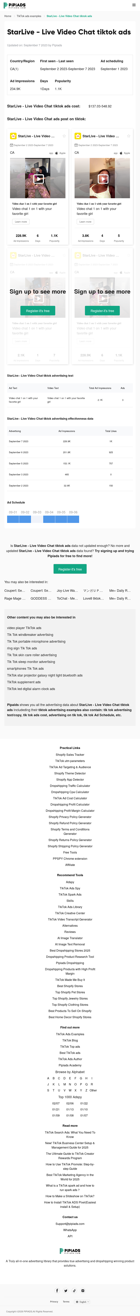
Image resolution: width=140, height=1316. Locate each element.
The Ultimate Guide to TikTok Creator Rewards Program (70, 1155)
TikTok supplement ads (24, 681)
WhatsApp (70, 1230)
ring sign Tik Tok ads (22, 648)
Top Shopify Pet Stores (70, 992)
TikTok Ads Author (70, 1059)
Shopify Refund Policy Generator (70, 823)
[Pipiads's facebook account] (57, 1290)
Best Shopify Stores (70, 986)
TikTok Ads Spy (70, 888)
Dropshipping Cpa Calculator (70, 792)
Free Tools (70, 852)
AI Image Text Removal (70, 944)
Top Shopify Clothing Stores (70, 1004)
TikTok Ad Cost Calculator (70, 798)
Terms (66, 1301)
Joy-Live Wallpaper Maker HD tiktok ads (70, 590)
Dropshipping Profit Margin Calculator (70, 810)
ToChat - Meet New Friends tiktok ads (70, 598)
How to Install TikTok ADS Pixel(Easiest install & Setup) (70, 1204)
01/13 (70, 1109)
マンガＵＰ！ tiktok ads (96, 590)
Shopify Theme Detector (70, 773)
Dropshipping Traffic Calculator (70, 786)
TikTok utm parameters (70, 761)
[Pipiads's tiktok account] (74, 1290)
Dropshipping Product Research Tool (70, 957)
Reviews (70, 932)
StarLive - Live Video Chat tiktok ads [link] (69, 16)
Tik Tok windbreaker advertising (30, 634)
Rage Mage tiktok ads (17, 598)
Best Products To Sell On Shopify (70, 1011)
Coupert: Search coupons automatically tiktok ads (17, 590)
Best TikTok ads (70, 1053)
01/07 (84, 1115)
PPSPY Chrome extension (70, 858)
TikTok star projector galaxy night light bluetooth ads (45, 675)
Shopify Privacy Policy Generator (70, 817)
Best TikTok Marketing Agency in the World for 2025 (70, 1177)
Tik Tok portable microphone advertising (36, 641)
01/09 (56, 1115)
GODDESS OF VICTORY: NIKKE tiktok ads (44, 598)
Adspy (70, 882)
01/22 (84, 1103)
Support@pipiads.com (70, 1224)
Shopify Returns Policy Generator (70, 840)
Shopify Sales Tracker (70, 754)
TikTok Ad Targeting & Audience (70, 767)
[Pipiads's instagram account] (83, 1290)
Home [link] (8, 16)
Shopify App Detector (70, 779)
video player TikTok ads (24, 627)
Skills (70, 901)
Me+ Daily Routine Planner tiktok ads (122, 590)
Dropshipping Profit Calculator (70, 804)
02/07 (56, 1103)
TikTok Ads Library (70, 907)
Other (92, 1090)
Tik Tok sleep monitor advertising (31, 661)
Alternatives (70, 925)
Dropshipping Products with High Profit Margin (70, 971)
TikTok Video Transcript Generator (70, 919)
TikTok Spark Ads (70, 894)
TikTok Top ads (70, 1046)
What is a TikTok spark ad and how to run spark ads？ (70, 1187)
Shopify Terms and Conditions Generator (70, 831)
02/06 (70, 1103)
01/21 (56, 1109)
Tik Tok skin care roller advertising (32, 654)
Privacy (54, 1301)
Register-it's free (38, 310)
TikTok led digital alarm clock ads (31, 688)
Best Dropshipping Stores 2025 (70, 950)
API (70, 1236)
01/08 (70, 1115)
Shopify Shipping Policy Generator (70, 846)
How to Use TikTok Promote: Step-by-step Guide (70, 1166)
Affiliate (70, 865)
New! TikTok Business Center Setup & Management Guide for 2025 (70, 1145)
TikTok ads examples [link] (29, 16)
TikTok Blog (70, 1040)
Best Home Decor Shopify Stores (70, 1017)
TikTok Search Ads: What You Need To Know (70, 1134)
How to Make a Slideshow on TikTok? (70, 1196)
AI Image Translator (70, 938)
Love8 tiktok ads (95, 598)
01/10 (84, 1109)
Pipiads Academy (70, 1065)
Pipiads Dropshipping (70, 963)
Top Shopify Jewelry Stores (70, 998)
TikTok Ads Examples (70, 1034)
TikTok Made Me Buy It (70, 980)
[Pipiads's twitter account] (66, 1290)
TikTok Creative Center (70, 913)
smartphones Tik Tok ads (25, 668)
